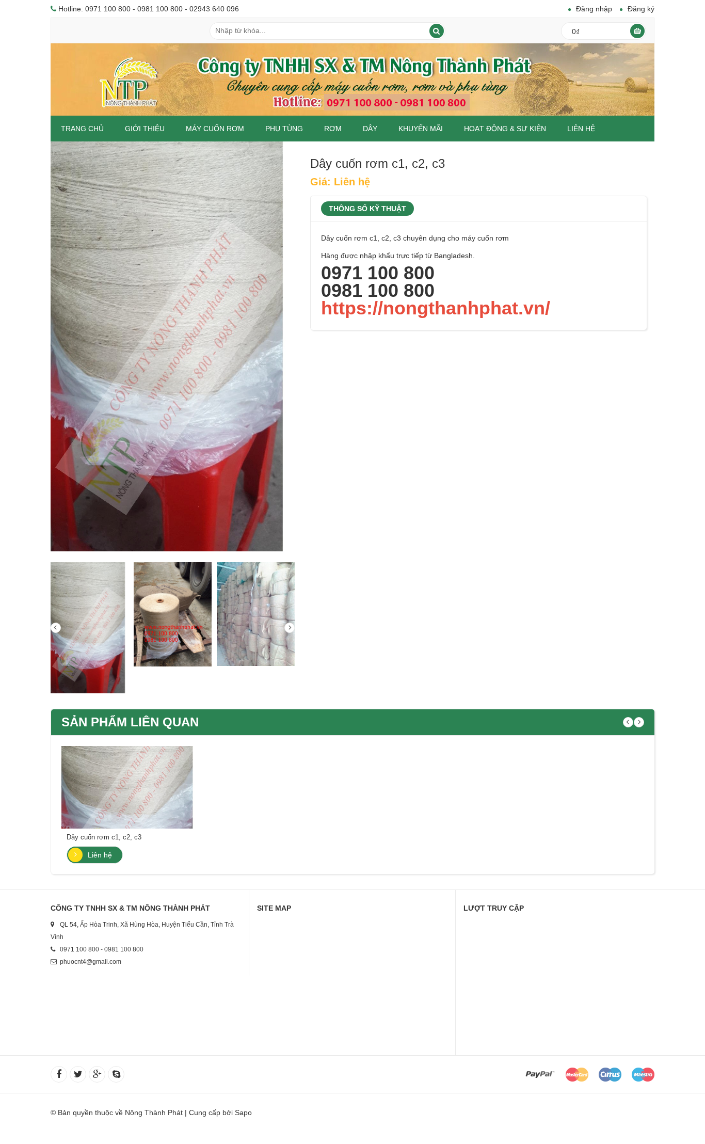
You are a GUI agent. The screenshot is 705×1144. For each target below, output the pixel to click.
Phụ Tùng (284, 128)
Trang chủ (82, 128)
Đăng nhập (594, 9)
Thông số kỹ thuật (367, 208)
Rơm (333, 128)
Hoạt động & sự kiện (505, 128)
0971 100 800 (378, 272)
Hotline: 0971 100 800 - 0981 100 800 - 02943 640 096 (148, 9)
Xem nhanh (130, 781)
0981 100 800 (378, 290)
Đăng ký (641, 9)
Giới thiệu (145, 128)
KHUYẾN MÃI (420, 128)
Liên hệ (581, 128)
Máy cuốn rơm (215, 128)
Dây (370, 128)
